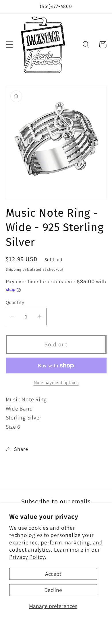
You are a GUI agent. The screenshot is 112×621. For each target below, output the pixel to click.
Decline (53, 590)
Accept (53, 574)
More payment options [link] (56, 382)
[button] (9, 45)
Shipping (14, 269)
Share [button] (21, 448)
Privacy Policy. (28, 557)
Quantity (15, 302)
